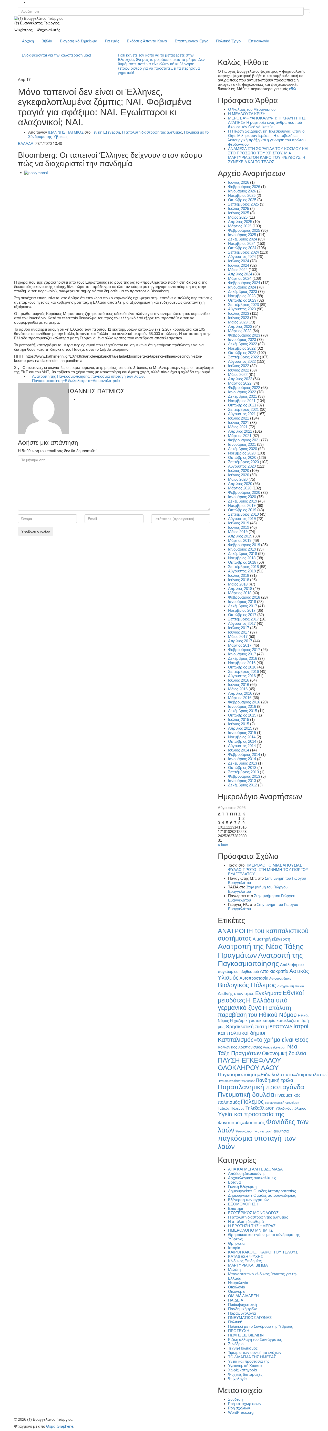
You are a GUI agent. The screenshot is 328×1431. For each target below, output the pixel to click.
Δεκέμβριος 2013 (242, 763)
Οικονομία (236, 1291)
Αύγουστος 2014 (242, 746)
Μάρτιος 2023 (239, 331)
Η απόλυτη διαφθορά (246, 1221)
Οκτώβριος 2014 (242, 741)
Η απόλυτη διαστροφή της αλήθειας (152, 132)
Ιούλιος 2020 (238, 470)
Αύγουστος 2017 (242, 623)
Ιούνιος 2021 (238, 422)
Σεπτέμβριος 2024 (243, 252)
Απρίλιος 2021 (240, 431)
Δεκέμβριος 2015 (242, 711)
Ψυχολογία (237, 1379)
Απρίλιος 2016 (240, 693)
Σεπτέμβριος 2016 (243, 671)
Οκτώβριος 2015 (242, 715)
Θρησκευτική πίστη (246, 1026)
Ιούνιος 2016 (238, 684)
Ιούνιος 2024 (238, 265)
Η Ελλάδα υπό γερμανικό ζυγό (253, 1004)
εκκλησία (281, 1131)
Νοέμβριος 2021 (241, 400)
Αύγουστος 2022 (242, 361)
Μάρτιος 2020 (239, 488)
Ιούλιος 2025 (238, 208)
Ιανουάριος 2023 (242, 339)
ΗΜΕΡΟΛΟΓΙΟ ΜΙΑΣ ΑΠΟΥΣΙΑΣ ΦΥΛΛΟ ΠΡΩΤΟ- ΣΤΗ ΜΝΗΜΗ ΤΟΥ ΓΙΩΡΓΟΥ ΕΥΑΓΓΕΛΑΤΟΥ (268, 869)
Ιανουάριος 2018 (242, 601)
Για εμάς (112, 41)
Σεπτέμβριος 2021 (243, 409)
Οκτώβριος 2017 (242, 614)
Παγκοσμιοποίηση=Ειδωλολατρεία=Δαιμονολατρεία (76, 380)
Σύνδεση (235, 1399)
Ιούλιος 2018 (238, 575)
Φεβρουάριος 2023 (244, 335)
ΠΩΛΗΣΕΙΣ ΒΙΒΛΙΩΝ (246, 1335)
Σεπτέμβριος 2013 (243, 772)
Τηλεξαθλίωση (259, 1108)
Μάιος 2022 (238, 374)
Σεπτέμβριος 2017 (243, 619)
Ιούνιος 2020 (238, 475)
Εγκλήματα (268, 993)
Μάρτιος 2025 (239, 226)
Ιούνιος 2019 (238, 527)
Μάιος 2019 (238, 531)
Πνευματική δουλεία (246, 1094)
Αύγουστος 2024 (242, 256)
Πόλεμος (252, 1101)
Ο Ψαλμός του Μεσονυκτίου (251, 109)
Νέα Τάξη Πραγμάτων (257, 1049)
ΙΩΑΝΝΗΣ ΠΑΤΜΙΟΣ (66, 132)
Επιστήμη (236, 1208)
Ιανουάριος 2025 (242, 235)
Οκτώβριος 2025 (242, 200)
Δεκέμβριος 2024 (242, 239)
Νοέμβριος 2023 (241, 296)
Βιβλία (47, 41)
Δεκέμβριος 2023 (242, 291)
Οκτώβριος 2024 (242, 248)
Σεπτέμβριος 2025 (243, 204)
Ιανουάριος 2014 (242, 759)
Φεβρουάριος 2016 (244, 702)
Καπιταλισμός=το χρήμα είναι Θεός (263, 1039)
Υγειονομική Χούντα (245, 1365)
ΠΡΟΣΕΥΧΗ (238, 1330)
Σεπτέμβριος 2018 (243, 566)
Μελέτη (234, 1269)
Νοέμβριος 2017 (241, 610)
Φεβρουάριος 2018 (244, 597)
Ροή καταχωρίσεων (244, 1403)
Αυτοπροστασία (254, 978)
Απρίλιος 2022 (240, 379)
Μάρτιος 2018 (239, 593)
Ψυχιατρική (263, 1131)
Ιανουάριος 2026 (242, 191)
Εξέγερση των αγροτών (248, 1199)
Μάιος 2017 (238, 636)
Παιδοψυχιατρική (242, 1304)
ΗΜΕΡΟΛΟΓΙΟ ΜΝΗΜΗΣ (250, 1230)
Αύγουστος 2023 (242, 309)
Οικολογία (236, 1287)
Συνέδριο (235, 1344)
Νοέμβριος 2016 (241, 663)
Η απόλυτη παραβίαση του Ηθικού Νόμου (257, 1011)
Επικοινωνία (258, 41)
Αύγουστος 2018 (242, 571)
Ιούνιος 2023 (238, 317)
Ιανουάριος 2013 (242, 780)
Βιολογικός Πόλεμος (247, 985)
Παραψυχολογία (242, 1313)
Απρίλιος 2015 (240, 728)
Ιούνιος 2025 (238, 213)
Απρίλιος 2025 (240, 221)
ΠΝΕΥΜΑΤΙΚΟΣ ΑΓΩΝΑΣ (250, 1317)
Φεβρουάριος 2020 (244, 492)
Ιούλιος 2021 (238, 418)
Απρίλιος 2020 (240, 483)
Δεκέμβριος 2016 (242, 658)
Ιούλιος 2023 (238, 313)
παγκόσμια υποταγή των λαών (117, 376)
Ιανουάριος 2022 (242, 392)
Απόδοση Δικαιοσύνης (246, 1173)
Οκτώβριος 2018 (242, 562)
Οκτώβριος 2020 (242, 457)
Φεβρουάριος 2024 (244, 283)
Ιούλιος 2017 (238, 628)
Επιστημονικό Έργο (191, 41)
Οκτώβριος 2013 (242, 767)
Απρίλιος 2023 (240, 326)
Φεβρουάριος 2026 (244, 186)
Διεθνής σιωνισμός (236, 993)
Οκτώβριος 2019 (242, 510)
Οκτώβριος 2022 (242, 352)
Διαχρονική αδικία (290, 986)
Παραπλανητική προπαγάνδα (261, 1087)
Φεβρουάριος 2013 (244, 776)
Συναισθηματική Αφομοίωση (282, 1102)
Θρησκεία (236, 1243)
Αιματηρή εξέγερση (271, 939)
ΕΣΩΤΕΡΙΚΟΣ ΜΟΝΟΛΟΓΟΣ (253, 1213)
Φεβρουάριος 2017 (244, 649)
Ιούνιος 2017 (238, 632)
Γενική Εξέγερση (105, 132)
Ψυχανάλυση (244, 1131)
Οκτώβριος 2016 (242, 667)
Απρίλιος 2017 (240, 641)
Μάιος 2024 (238, 269)
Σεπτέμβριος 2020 (243, 462)
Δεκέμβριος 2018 (242, 553)
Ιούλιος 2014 (238, 750)
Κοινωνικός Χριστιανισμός (240, 1047)
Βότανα (234, 1182)
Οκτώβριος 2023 (242, 300)
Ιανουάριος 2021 (242, 444)
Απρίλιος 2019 (240, 536)
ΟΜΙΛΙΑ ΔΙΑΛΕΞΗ (243, 1296)
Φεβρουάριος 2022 (244, 387)
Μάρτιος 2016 (239, 697)
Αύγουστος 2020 (242, 466)
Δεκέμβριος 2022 (242, 344)
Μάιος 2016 (238, 689)
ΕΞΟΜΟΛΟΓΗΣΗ (243, 1204)
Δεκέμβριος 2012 (242, 785)
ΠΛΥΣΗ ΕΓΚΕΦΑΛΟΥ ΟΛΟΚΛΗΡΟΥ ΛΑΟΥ (249, 1064)
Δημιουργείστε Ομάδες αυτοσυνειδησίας (262, 1195)
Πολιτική (235, 1322)
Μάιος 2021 (238, 427)
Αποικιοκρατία (274, 971)
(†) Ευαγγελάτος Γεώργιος (36, 23)
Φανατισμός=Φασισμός (241, 1122)
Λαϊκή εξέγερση (274, 1047)
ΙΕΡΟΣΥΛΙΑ (280, 1026)
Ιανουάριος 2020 (242, 497)
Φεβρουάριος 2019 (244, 545)
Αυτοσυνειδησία (280, 978)
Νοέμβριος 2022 (241, 348)
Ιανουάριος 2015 (242, 732)
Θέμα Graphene (59, 1426)
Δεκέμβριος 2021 (242, 396)
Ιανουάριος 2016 (242, 706)
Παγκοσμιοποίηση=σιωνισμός (236, 1080)
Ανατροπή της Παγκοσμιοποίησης (60, 376)
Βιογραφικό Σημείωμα (78, 41)
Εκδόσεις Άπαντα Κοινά (147, 41)
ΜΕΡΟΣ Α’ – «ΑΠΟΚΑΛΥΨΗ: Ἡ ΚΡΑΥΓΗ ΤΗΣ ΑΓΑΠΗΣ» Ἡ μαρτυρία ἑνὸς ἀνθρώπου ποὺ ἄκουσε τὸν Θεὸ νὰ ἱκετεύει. (266, 122)
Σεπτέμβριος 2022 (243, 357)
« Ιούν (223, 844)
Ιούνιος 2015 (238, 724)
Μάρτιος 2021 (239, 435)
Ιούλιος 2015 (238, 719)
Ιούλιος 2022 (238, 366)
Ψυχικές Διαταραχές (245, 1374)
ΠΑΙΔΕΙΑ (235, 1300)
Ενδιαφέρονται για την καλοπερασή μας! (56, 55)
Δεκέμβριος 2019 (242, 501)
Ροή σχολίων (239, 1408)
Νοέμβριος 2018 (241, 558)
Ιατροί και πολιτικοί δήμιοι (263, 1029)
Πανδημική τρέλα (274, 1080)
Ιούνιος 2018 (238, 580)
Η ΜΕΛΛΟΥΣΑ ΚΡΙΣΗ (246, 113)
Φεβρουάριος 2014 (244, 754)
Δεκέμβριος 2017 (242, 606)
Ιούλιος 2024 (238, 261)
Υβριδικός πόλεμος (290, 1108)
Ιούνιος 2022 (238, 370)
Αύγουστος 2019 (242, 518)
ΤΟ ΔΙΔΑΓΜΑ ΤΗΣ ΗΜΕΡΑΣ (252, 1357)
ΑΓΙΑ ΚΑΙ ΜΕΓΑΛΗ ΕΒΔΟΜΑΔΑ (255, 1169)
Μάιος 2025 (238, 217)
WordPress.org (240, 1412)
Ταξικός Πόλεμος (231, 1108)
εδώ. (293, 89)
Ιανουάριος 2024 (242, 287)
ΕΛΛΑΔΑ (25, 143)
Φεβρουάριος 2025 (244, 230)
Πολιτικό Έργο (228, 41)
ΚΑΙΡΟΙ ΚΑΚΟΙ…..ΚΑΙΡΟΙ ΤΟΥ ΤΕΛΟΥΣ (263, 1252)
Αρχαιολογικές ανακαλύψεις (252, 1178)
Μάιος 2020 (238, 479)
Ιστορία (234, 1248)
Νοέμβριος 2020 (241, 453)
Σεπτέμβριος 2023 (243, 304)
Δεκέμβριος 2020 (242, 449)
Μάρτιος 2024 (239, 278)
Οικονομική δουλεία (284, 1053)
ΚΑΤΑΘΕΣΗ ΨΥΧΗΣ (245, 1256)
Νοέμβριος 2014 (241, 737)
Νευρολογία (238, 1282)
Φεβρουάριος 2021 (244, 440)
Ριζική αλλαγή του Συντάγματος (255, 1339)
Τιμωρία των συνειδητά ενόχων (254, 1352)
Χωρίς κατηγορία (242, 1370)
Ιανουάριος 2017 (242, 654)
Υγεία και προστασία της (251, 1114)
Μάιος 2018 (238, 584)
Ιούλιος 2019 (238, 523)
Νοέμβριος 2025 (241, 195)
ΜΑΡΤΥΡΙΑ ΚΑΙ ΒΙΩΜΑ (248, 1265)
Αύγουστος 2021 (242, 414)
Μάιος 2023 (238, 322)
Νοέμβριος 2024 (241, 243)
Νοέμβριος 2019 (241, 505)
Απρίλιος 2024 (240, 274)
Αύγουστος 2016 (242, 676)
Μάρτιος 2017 (239, 645)
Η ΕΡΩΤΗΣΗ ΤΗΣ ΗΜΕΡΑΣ (251, 1226)
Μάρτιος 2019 (239, 540)
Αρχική (28, 41)
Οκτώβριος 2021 (242, 405)
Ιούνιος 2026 (238, 182)
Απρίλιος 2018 (240, 588)
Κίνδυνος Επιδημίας (245, 1261)
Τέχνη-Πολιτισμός (243, 1348)
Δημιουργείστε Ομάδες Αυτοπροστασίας (262, 1191)
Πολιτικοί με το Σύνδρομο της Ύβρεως (260, 1326)
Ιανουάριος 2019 (242, 549)
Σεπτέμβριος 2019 (243, 514)
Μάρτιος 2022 (239, 383)
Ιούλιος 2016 (238, 680)
